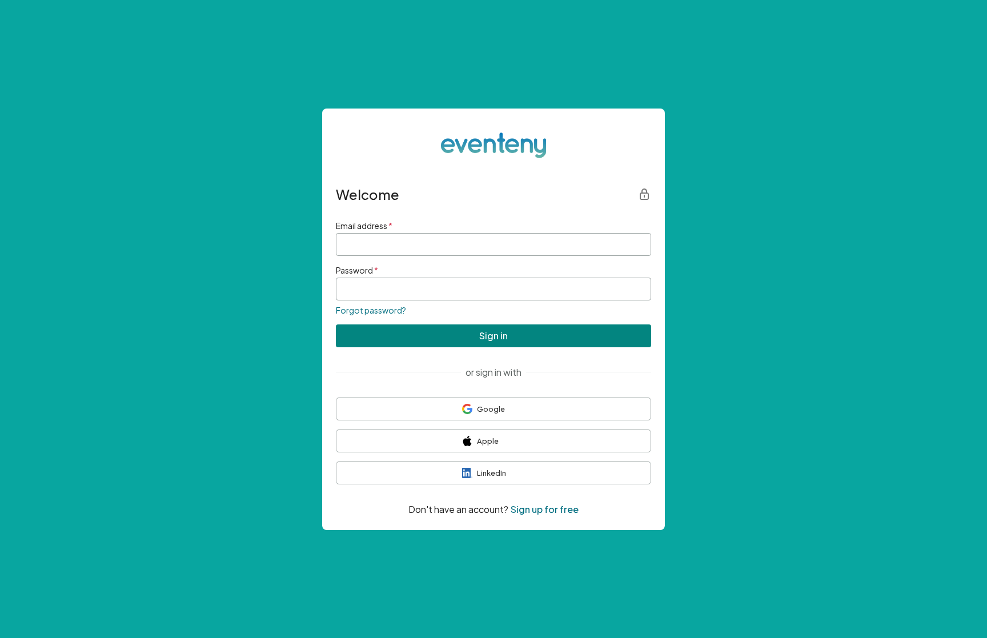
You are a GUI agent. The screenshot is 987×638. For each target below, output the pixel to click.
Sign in (493, 336)
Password (357, 270)
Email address (364, 225)
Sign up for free (545, 509)
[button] (493, 409)
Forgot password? (371, 310)
